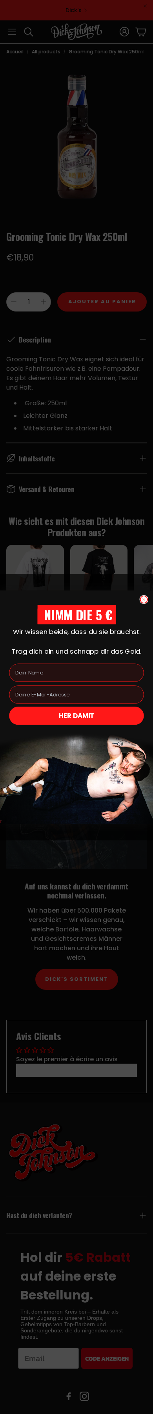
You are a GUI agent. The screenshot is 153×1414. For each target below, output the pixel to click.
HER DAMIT (77, 715)
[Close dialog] (144, 599)
